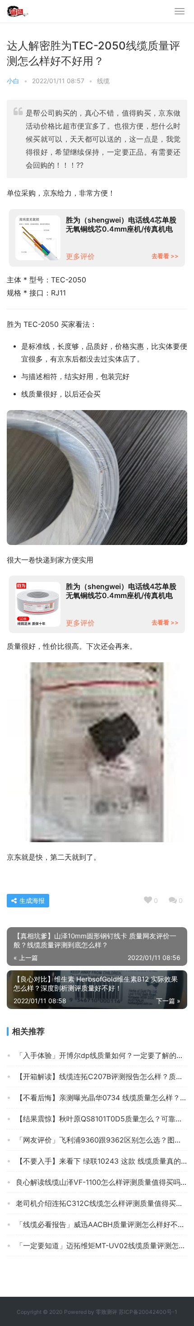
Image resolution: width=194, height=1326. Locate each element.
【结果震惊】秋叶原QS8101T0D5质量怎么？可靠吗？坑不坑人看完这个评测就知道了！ (101, 1118)
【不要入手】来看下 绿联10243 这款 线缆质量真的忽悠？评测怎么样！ (101, 1160)
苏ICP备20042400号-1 (148, 1311)
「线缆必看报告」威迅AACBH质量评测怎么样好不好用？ (101, 1224)
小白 (13, 81)
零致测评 (106, 1311)
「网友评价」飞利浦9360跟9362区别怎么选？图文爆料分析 (101, 1139)
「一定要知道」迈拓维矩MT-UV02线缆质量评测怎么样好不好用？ (101, 1245)
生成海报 (31, 900)
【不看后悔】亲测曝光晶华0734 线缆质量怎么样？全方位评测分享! (101, 1097)
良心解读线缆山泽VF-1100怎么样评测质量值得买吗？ (101, 1182)
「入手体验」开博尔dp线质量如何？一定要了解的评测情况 (101, 1055)
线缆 (103, 81)
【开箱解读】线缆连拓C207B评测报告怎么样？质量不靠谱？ (101, 1076)
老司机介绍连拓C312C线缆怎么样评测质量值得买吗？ (101, 1203)
